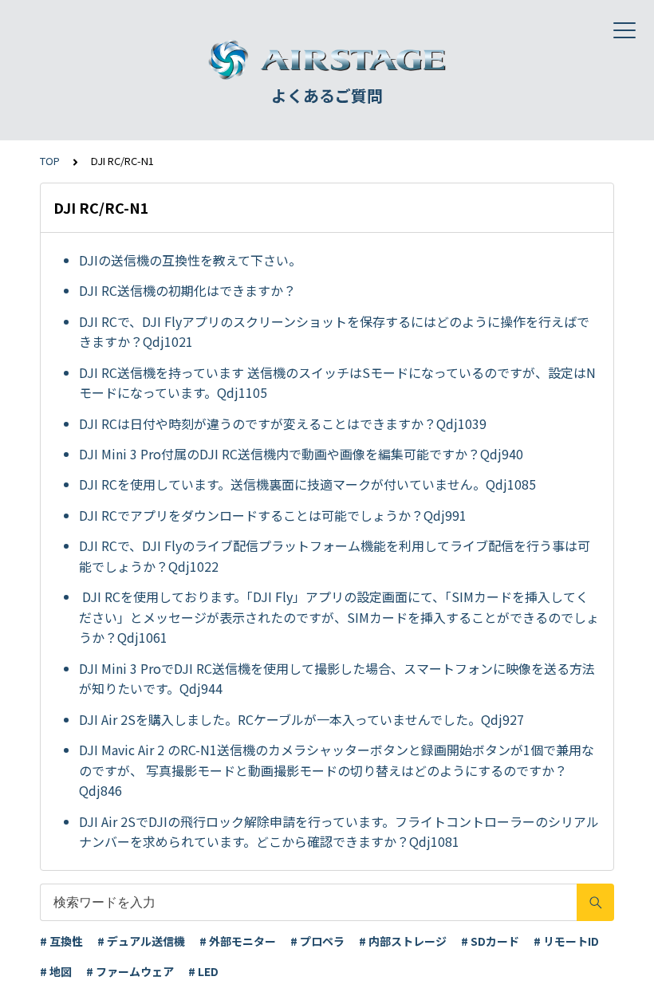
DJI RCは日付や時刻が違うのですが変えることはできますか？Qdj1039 (283, 423)
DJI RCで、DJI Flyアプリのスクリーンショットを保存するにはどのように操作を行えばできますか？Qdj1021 (334, 332)
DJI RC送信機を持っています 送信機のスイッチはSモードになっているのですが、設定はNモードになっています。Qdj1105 (337, 383)
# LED (203, 971)
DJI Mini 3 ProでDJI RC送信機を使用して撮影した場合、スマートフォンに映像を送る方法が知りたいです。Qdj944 (337, 679)
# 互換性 (61, 941)
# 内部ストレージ (403, 941)
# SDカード (490, 941)
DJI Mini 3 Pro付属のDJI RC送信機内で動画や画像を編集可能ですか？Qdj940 (301, 453)
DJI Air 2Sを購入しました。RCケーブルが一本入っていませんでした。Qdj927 (301, 719)
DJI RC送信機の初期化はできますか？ (187, 290)
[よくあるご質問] (327, 60)
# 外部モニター (237, 941)
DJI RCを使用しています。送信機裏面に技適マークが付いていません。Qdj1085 (307, 484)
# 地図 (56, 971)
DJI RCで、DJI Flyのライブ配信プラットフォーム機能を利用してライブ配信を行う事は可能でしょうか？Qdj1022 (334, 556)
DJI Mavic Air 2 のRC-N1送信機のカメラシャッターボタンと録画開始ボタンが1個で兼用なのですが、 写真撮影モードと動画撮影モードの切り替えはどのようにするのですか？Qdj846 (336, 770)
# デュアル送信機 (141, 941)
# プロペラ (317, 941)
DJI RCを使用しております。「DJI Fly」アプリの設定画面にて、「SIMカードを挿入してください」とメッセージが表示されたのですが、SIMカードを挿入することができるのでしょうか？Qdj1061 (339, 617)
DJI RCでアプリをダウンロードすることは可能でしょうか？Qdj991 (273, 515)
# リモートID (566, 941)
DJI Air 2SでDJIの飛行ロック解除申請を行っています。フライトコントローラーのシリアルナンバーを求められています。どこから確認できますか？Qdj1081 (339, 832)
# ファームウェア (130, 971)
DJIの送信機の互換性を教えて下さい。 (190, 260)
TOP (50, 160)
